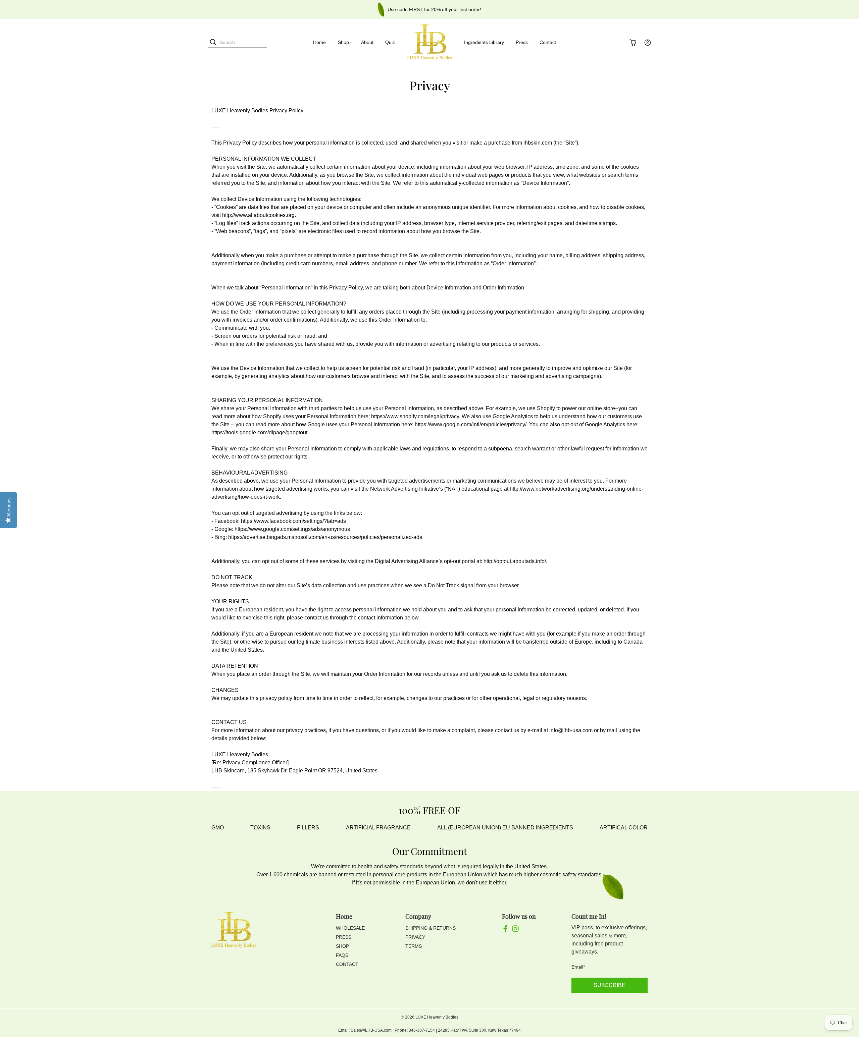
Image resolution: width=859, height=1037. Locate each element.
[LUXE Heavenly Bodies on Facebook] (505, 930)
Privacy (415, 937)
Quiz (390, 42)
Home (319, 42)
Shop (343, 42)
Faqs (342, 955)
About (367, 42)
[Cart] (632, 42)
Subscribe (609, 985)
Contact (548, 42)
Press (522, 42)
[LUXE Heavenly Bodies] (429, 42)
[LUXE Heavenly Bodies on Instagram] (515, 930)
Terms (413, 946)
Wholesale (350, 928)
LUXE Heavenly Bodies (436, 1017)
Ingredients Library (484, 42)
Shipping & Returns (430, 928)
